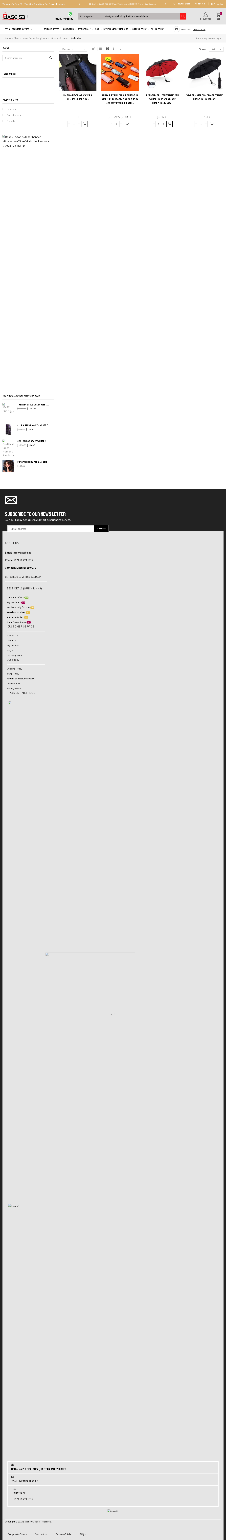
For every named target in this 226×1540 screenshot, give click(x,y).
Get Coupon (102, 4)
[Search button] (183, 16)
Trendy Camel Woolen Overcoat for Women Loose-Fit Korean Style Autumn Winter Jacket (33, 404)
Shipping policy (139, 29)
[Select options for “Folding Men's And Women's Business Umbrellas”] (85, 124)
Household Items (60, 38)
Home (8, 38)
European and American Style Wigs (33, 462)
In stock (11, 109)
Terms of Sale (84, 29)
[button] (79, 4)
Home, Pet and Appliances (35, 38)
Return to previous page (208, 38)
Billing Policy (157, 29)
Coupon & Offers (51, 29)
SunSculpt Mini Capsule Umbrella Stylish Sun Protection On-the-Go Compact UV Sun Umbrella (120, 99)
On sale (11, 121)
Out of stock (14, 115)
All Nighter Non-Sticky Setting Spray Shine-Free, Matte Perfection (33, 425)
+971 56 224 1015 (23, 560)
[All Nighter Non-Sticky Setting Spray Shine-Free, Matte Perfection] (8, 429)
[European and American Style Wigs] (8, 466)
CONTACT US (199, 29)
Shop (16, 38)
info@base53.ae (22, 552)
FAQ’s (97, 29)
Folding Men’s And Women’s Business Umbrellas (77, 97)
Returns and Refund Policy (115, 29)
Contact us (68, 29)
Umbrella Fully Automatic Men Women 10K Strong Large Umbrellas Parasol (162, 99)
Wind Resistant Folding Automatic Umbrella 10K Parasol (204, 97)
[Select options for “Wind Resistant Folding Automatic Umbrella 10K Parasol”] (212, 124)
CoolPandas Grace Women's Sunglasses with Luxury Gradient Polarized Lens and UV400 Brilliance (33, 441)
